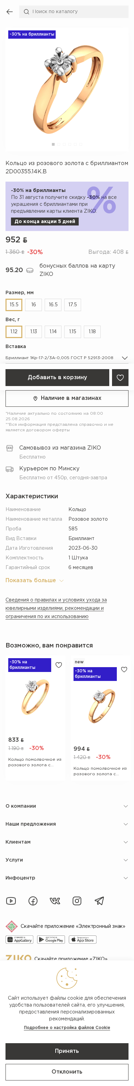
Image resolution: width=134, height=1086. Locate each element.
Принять (67, 1051)
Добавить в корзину (57, 377)
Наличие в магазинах (71, 398)
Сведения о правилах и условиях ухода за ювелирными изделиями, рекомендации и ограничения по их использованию (56, 608)
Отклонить (67, 1072)
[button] (53, 144)
